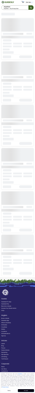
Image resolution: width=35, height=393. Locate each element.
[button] (23, 2)
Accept (26, 390)
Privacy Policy (5, 387)
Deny (9, 390)
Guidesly (20, 373)
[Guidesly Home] (7, 2)
